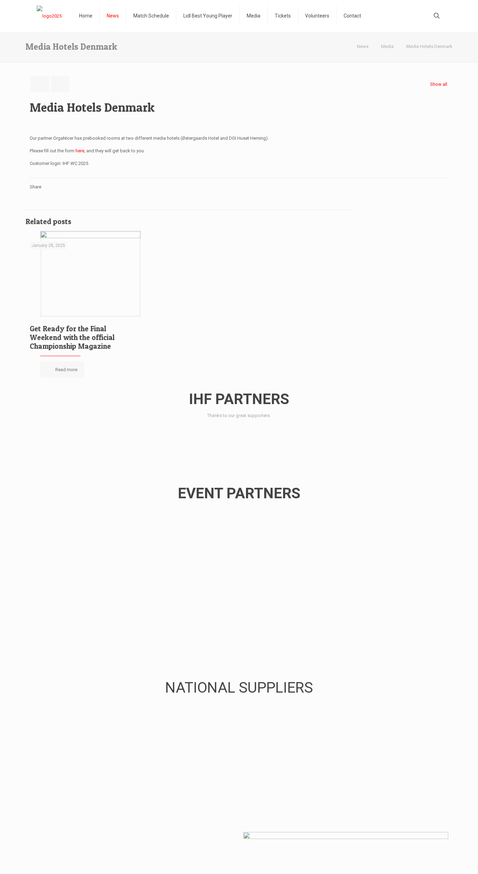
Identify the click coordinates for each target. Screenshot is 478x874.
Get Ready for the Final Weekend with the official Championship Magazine (72, 337)
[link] (48, 436)
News (362, 46)
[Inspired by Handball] (49, 16)
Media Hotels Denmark (429, 46)
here (80, 150)
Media (387, 46)
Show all (438, 84)
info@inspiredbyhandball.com (102, 848)
